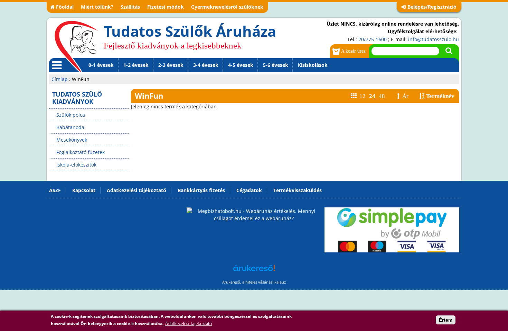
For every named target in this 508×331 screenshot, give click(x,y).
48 (382, 96)
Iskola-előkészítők (76, 164)
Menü (55, 71)
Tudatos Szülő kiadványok (77, 98)
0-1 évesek (101, 65)
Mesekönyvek (71, 139)
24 (372, 96)
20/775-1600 (372, 39)
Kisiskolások (313, 65)
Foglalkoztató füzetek (80, 152)
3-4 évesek (205, 65)
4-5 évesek (240, 65)
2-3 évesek (171, 65)
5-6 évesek (275, 65)
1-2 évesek (136, 65)
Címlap (59, 79)
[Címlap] (76, 46)
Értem (445, 320)
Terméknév (440, 96)
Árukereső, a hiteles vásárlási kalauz (254, 282)
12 (362, 96)
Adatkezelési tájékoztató (188, 323)
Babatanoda (70, 127)
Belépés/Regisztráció (432, 6)
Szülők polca (70, 114)
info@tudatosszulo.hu (433, 39)
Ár (405, 96)
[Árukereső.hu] (254, 271)
